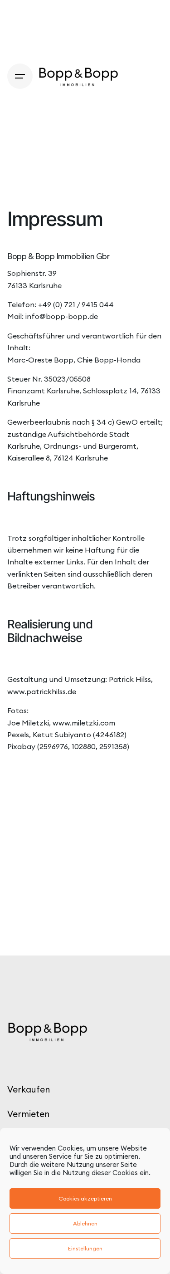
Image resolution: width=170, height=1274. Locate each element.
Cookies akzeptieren (85, 1198)
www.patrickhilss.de (41, 691)
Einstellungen (85, 1248)
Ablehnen (85, 1223)
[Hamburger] (20, 76)
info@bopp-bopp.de (61, 316)
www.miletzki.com (84, 722)
